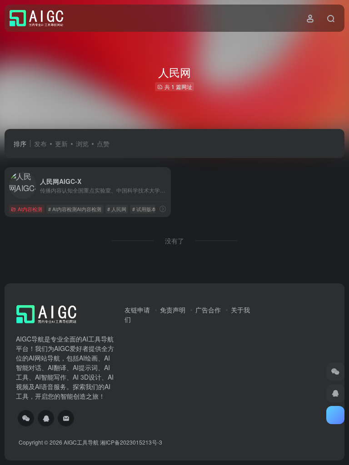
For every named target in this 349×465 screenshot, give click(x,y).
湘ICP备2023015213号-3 (131, 442)
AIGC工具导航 (81, 442)
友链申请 (137, 309)
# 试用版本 (144, 209)
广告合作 (208, 309)
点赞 (103, 143)
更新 (61, 143)
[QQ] (46, 418)
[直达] (162, 208)
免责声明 (172, 309)
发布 (40, 143)
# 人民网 (116, 209)
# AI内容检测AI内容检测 (74, 209)
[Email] (66, 418)
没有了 (174, 240)
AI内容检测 (30, 209)
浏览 (82, 143)
